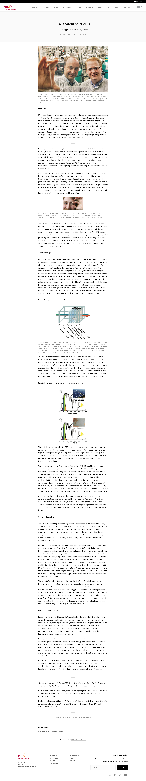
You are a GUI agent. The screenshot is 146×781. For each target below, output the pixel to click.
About (116, 7)
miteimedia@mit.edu (78, 739)
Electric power (43, 731)
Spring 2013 (73, 717)
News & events (103, 7)
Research (35, 7)
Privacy (20, 764)
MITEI (84, 34)
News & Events (75, 755)
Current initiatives (51, 7)
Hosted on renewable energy (27, 766)
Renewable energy (57, 731)
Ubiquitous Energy (67, 620)
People (78, 7)
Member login (138, 1)
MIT (139, 7)
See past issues (121, 761)
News (73, 19)
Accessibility (22, 762)
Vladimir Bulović (95, 160)
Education (67, 7)
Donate (127, 7)
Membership (89, 7)
